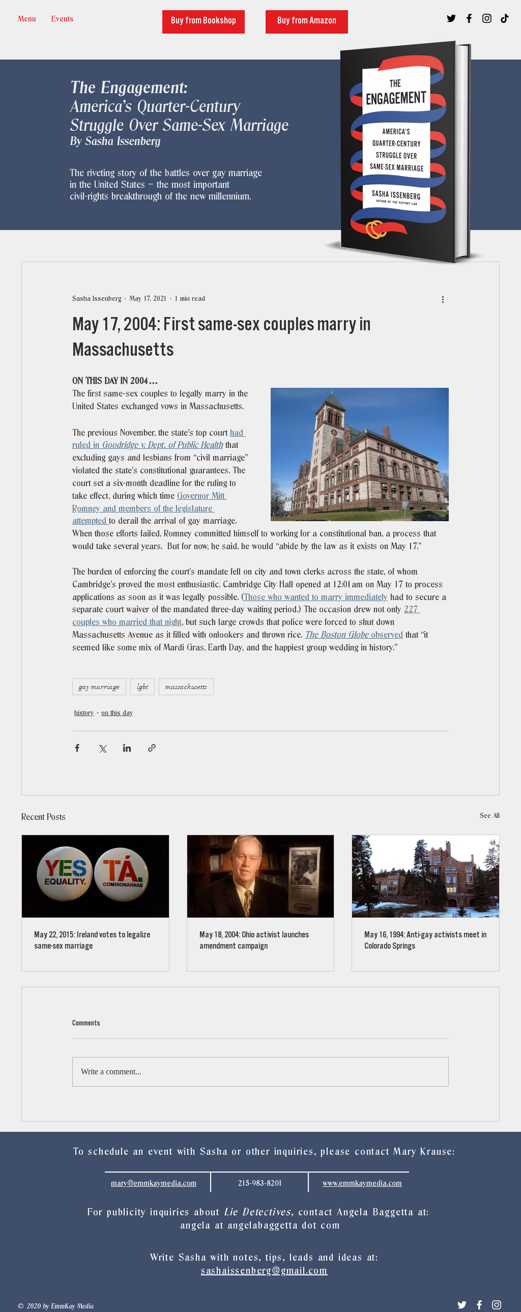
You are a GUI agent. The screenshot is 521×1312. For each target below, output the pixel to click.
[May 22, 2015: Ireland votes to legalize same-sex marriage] (95, 876)
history (84, 713)
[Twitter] (462, 1305)
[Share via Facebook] (77, 748)
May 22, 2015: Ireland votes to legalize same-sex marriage (92, 941)
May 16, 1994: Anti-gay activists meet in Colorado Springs (425, 941)
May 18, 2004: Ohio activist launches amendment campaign (254, 941)
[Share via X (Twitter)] (102, 748)
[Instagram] (496, 1305)
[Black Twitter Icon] (451, 18)
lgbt (142, 686)
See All (490, 816)
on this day (117, 713)
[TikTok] (505, 18)
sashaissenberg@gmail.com (264, 1271)
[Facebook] (479, 1305)
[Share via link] (152, 748)
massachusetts (186, 686)
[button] (62, 19)
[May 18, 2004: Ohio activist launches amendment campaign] (260, 876)
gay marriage (99, 686)
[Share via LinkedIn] (127, 748)
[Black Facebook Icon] (469, 18)
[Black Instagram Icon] (487, 18)
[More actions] (443, 299)
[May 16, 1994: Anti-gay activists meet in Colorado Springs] (425, 876)
